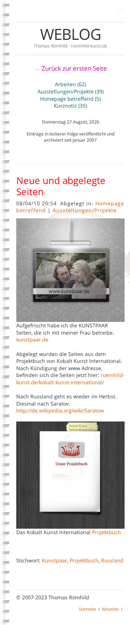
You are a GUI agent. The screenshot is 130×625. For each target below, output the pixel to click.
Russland (112, 560)
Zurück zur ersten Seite (74, 68)
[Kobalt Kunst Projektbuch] (70, 474)
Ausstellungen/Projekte (85, 210)
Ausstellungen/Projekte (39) (71, 91)
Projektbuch (106, 532)
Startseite (87, 609)
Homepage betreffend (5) (70, 98)
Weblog (70, 34)
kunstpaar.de (32, 339)
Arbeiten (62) (70, 84)
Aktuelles (110, 609)
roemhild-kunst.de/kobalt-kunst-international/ (70, 379)
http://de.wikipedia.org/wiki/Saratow (60, 410)
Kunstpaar (54, 560)
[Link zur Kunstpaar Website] (70, 269)
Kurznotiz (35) (70, 105)
